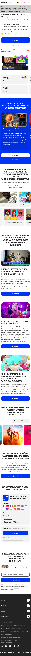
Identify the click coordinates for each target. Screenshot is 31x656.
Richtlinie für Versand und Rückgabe (18, 631)
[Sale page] (21, 2)
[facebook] (2, 646)
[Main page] (6, 2)
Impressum (4, 631)
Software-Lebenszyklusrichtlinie (14, 628)
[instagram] (6, 646)
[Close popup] (28, 9)
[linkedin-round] (14, 646)
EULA (2, 628)
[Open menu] (29, 3)
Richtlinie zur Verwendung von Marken (11, 637)
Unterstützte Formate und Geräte (13, 540)
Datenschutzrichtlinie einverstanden (15, 11)
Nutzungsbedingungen (20, 625)
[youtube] (10, 646)
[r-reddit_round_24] (18, 646)
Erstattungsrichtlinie (6, 634)
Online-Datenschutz (6, 625)
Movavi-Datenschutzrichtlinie (10, 588)
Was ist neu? (7, 537)
